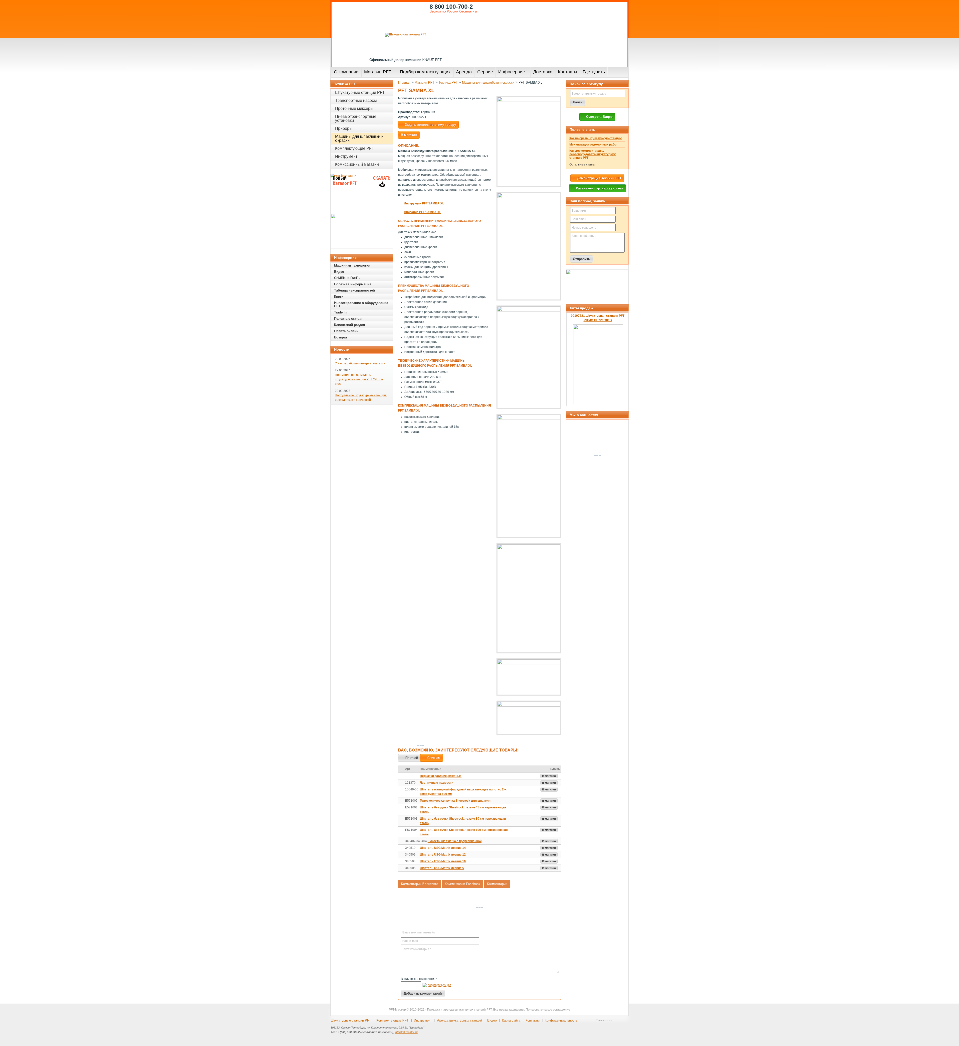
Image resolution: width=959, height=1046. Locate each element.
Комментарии (497, 884)
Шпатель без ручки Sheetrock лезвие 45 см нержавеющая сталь (463, 810)
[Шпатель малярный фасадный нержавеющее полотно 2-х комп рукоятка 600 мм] (401, 789)
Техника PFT (448, 82)
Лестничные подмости (436, 782)
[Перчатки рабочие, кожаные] (401, 776)
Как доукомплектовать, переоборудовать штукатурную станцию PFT (592, 154)
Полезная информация (352, 284)
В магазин (549, 775)
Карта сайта (511, 1020)
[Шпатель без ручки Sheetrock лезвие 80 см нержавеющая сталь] (401, 819)
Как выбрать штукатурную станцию (595, 138)
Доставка (542, 71)
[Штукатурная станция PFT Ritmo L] (362, 231)
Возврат (340, 337)
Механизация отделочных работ (593, 144)
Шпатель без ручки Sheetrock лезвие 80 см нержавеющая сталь (463, 821)
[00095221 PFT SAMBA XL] (528, 141)
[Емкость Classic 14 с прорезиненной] (401, 841)
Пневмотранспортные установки (355, 118)
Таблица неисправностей (354, 290)
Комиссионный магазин (357, 164)
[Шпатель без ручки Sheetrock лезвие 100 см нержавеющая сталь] (401, 830)
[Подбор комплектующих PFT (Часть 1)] (597, 284)
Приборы (343, 128)
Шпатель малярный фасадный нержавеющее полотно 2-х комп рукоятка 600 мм (463, 792)
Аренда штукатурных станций (459, 1020)
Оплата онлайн (346, 331)
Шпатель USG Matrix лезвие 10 (443, 861)
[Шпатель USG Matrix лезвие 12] (401, 855)
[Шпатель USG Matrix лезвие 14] (401, 848)
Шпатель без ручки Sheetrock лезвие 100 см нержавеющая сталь (464, 832)
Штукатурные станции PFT (360, 92)
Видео (339, 272)
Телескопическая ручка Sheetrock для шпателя (455, 800)
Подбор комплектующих (425, 71)
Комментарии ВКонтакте (419, 884)
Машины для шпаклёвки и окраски (488, 82)
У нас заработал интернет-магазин (360, 363)
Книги (338, 297)
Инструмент (346, 156)
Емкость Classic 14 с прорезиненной (454, 841)
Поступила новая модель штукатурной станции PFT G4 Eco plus (359, 379)
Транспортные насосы (356, 100)
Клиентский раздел (349, 325)
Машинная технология (352, 265)
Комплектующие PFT (354, 148)
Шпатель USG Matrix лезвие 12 (443, 854)
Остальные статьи (582, 164)
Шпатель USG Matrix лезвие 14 (443, 848)
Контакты (567, 71)
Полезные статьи (348, 318)
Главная (404, 82)
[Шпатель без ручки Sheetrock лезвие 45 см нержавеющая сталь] (401, 807)
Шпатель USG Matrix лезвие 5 (442, 868)
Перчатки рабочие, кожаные (441, 776)
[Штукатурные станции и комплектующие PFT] (405, 35)
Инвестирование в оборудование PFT (361, 304)
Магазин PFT (377, 71)
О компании (346, 71)
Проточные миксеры (354, 108)
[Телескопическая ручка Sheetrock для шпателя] (401, 801)
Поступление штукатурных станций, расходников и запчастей (361, 398)
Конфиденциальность (561, 1020)
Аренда (464, 71)
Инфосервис (511, 71)
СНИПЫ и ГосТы (347, 278)
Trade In (340, 312)
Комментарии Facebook (462, 884)
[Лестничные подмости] (401, 783)
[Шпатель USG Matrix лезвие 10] (401, 861)
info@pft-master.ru (406, 1032)
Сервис (485, 71)
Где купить (594, 71)
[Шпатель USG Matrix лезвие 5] (401, 868)
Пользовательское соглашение (548, 1009)
